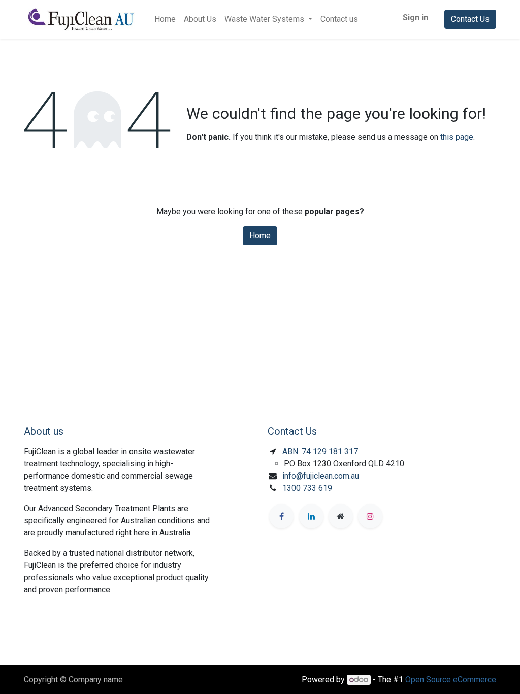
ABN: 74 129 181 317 (320, 451)
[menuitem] (165, 19)
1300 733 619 (307, 488)
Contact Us (470, 19)
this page (456, 137)
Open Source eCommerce (450, 679)
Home (260, 235)
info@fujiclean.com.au (320, 476)
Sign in (415, 17)
